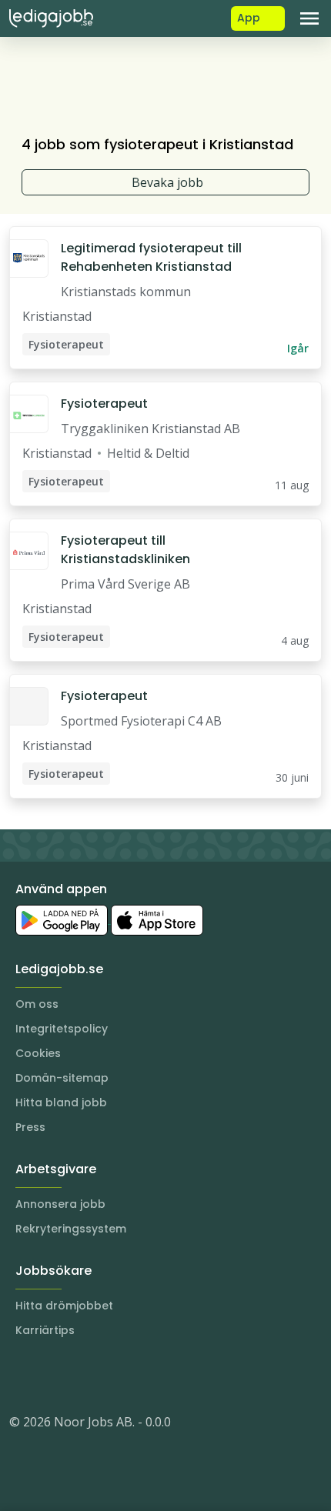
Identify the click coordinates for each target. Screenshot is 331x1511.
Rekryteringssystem (70, 1228)
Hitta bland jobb (61, 1102)
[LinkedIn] (52, 1375)
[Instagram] (21, 1375)
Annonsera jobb (60, 1204)
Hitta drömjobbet (64, 1305)
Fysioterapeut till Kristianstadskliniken (125, 550)
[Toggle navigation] (309, 18)
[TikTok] (114, 1375)
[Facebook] (83, 1375)
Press (30, 1127)
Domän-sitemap (62, 1078)
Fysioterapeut (104, 403)
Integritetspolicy (61, 1028)
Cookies (38, 1053)
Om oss (37, 1004)
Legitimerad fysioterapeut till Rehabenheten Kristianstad (151, 257)
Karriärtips (45, 1330)
